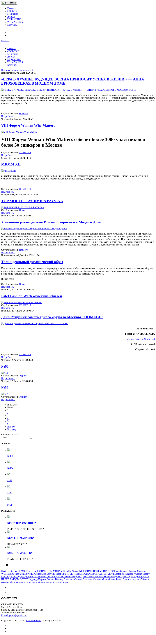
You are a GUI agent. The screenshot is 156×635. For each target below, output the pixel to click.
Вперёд (11, 426)
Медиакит (12, 13)
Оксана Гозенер (55, 579)
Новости (23, 113)
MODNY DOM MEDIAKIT (97, 571)
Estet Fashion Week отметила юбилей (31, 296)
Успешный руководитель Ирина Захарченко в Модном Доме (51, 222)
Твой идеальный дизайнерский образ (32, 262)
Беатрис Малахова (124, 573)
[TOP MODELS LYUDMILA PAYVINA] (22, 207)
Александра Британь (22, 573)
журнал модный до (34, 582)
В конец (11, 429)
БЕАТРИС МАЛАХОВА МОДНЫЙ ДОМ (92, 573)
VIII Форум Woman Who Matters (28, 125)
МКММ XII (11, 164)
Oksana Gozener (120, 571)
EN (7, 40)
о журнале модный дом (56, 582)
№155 (10, 456)
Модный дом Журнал (137, 576)
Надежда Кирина (37, 579)
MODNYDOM (45, 571)
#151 (9, 505)
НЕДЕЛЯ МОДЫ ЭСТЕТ (14, 579)
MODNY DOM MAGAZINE (68, 571)
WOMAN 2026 (15, 22)
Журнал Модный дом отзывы (22, 576)
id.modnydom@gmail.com (14, 615)
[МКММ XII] (8, 170)
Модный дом (119, 576)
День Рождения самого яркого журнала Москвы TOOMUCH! (52, 317)
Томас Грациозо (124, 579)
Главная (11, 8)
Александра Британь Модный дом (52, 573)
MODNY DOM (29, 571)
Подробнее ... (8, 116)
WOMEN (6, 573)
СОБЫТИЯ (13, 11)
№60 (5, 366)
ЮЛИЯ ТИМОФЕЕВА (19, 553)
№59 (5, 388)
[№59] (4, 394)
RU (3, 40)
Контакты (12, 24)
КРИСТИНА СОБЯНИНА (21, 523)
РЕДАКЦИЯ (14, 19)
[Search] (31, 438)
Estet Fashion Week (11, 571)
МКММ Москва (103, 576)
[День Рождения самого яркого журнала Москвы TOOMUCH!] (34, 323)
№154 (10, 468)
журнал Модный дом (12, 582)
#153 (9, 480)
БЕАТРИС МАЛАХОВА (20, 538)
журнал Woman (141, 579)
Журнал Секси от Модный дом (70, 576)
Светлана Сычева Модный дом (99, 579)
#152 (9, 492)
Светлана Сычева (73, 579)
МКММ (90, 576)
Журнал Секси (46, 576)
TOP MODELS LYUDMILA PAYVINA (32, 201)
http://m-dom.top (34, 620)
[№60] (4, 373)
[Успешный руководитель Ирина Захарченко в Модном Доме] (34, 228)
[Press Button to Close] (9, 3)
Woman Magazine (138, 571)
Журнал (11, 16)
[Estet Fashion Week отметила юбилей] (21, 302)
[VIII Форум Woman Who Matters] (19, 132)
